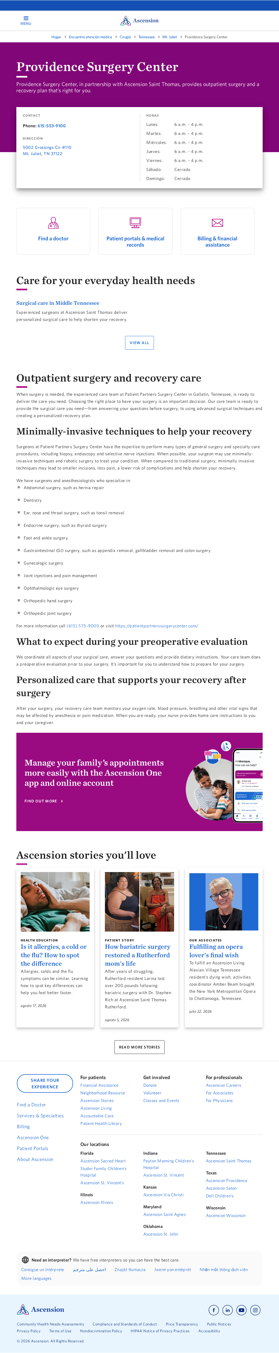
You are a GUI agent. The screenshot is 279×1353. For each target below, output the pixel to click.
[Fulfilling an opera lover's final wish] (223, 902)
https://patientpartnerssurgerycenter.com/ (157, 625)
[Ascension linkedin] (227, 1310)
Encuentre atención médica (90, 36)
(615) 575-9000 (83, 625)
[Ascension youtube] (241, 1310)
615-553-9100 (52, 125)
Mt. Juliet (169, 36)
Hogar (56, 36)
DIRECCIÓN (33, 138)
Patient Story (120, 940)
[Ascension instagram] (255, 1310)
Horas (152, 115)
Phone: (30, 125)
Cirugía (125, 36)
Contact (31, 115)
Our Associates (205, 940)
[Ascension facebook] (213, 1310)
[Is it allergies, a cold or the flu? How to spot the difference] (55, 902)
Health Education (39, 940)
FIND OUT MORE (41, 801)
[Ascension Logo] (40, 1313)
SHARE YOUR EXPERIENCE (45, 1083)
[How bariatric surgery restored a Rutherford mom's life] (139, 902)
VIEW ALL (139, 342)
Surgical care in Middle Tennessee (57, 302)
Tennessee (146, 36)
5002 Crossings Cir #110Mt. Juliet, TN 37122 (47, 150)
